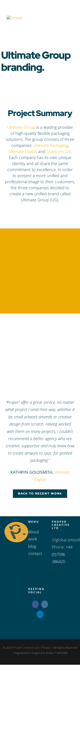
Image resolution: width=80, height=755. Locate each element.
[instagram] (32, 211)
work (32, 539)
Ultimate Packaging (50, 145)
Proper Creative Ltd (25, 647)
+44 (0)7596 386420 (62, 554)
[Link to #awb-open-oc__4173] (63, 17)
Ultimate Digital (22, 151)
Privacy (45, 647)
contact (35, 553)
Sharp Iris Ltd (58, 151)
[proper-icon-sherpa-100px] (15, 17)
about (33, 531)
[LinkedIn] (40, 614)
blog (32, 546)
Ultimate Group (21, 127)
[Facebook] (35, 604)
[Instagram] (44, 604)
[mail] (47, 211)
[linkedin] (40, 211)
